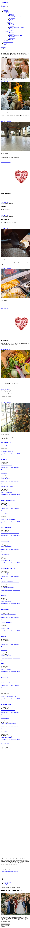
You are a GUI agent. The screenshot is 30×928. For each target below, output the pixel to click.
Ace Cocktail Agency (6, 527)
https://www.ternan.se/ (6, 669)
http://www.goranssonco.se (7, 451)
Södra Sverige (4, 79)
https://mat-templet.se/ (6, 655)
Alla (9, 78)
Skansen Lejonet (5, 718)
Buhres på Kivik (5, 513)
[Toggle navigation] (7, 6)
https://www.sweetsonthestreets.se (8, 696)
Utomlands (11, 79)
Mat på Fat (3, 595)
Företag (5, 43)
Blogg (4, 44)
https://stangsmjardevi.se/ (6, 574)
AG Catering (4, 731)
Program (11, 20)
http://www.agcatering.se (6, 737)
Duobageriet (4, 473)
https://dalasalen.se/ (5, 628)
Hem (4, 8)
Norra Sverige (23, 78)
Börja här (11, 14)
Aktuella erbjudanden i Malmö (16, 35)
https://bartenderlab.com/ (6, 465)
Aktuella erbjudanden (8, 42)
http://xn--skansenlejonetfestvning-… (9, 723)
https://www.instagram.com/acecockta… (10, 533)
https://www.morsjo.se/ (6, 642)
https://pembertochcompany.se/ (8, 710)
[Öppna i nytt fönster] (1, 456)
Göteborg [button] (8, 22)
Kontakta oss (6, 884)
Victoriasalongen (5, 609)
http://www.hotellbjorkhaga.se (7, 587)
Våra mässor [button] (6, 11)
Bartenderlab (4, 459)
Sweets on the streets (6, 690)
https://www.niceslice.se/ (6, 492)
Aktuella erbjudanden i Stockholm (17, 16)
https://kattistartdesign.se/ (6, 560)
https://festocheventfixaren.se (7, 505)
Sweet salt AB (4, 650)
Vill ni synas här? (5, 81)
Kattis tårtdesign (5, 554)
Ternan (2, 663)
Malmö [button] (8, 31)
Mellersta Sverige (15, 78)
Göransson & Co (5, 445)
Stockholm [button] (8, 12)
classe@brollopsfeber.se (12, 871)
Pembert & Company (6, 704)
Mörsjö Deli (3, 636)
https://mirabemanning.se (6, 546)
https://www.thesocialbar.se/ (7, 682)
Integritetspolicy (7, 882)
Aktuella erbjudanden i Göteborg (16, 27)
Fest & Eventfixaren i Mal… (8, 500)
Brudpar (2, 923)
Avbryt (2, 926)
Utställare (11, 15)
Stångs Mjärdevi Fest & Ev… (8, 568)
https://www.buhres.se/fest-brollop (8, 519)
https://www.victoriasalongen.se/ (8, 614)
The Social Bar (4, 677)
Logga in (5, 883)
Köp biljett (5, 40)
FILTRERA (5, 78)
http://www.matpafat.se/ (6, 601)
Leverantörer (6, 10)
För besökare (12, 18)
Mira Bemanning (5, 541)
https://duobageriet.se (5, 478)
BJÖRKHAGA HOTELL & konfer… (10, 582)
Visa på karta (12, 19)
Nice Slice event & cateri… (7, 486)
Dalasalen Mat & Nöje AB (7, 622)
